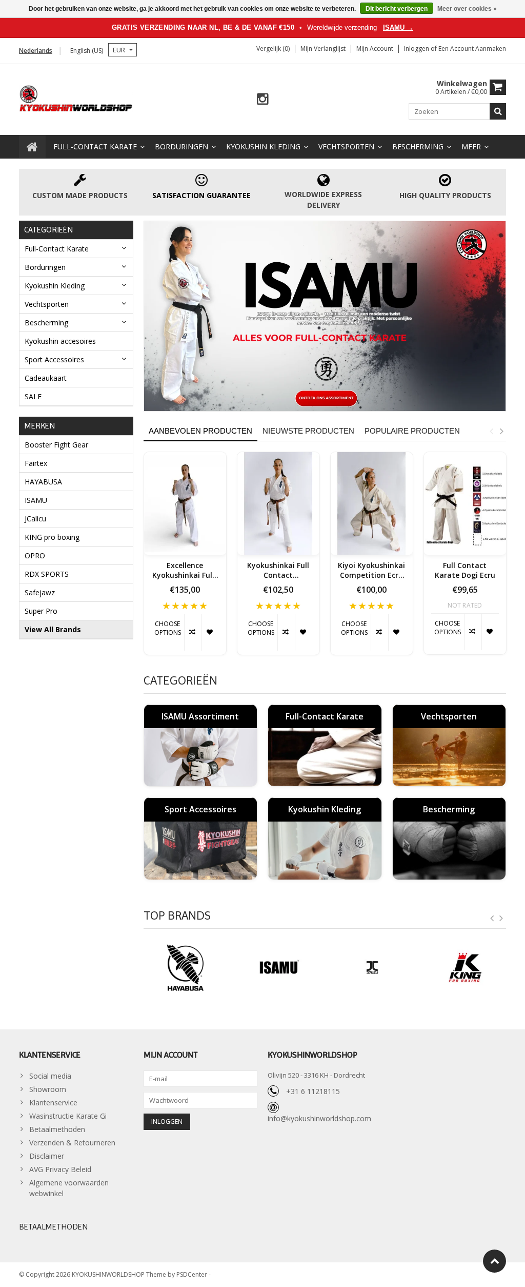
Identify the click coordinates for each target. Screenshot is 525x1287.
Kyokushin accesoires (60, 341)
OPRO (35, 555)
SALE (33, 396)
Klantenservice (53, 1102)
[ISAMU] (325, 316)
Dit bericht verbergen (397, 8)
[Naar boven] (494, 1261)
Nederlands (35, 50)
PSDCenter (192, 1274)
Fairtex (36, 463)
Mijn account (374, 48)
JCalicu (35, 518)
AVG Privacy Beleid (60, 1169)
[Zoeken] (498, 111)
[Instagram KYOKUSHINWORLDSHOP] (262, 99)
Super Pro (41, 611)
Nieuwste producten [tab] (308, 430)
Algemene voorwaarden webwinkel (69, 1188)
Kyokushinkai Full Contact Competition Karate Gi (278, 570)
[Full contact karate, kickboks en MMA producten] (76, 97)
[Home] (32, 146)
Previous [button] (491, 431)
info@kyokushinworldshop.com (319, 1118)
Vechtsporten (346, 146)
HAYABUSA (43, 481)
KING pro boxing (52, 537)
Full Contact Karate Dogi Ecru (465, 570)
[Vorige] (492, 918)
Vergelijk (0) (273, 48)
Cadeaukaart (46, 378)
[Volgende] (501, 918)
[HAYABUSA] (185, 967)
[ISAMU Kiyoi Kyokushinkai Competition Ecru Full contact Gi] (372, 503)
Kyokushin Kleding (263, 146)
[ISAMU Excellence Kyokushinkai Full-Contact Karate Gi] (185, 503)
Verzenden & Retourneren (72, 1142)
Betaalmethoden (57, 1129)
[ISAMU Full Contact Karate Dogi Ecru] (465, 503)
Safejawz (40, 592)
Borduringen (181, 146)
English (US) (86, 50)
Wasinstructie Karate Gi (68, 1116)
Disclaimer (46, 1156)
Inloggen (417, 48)
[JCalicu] (371, 967)
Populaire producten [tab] (412, 430)
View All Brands (53, 629)
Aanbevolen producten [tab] (200, 430)
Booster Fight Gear (56, 445)
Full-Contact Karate (95, 146)
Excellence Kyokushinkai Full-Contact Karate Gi (184, 570)
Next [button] (501, 431)
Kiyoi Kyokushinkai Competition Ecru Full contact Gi (371, 570)
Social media (50, 1076)
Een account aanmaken (472, 48)
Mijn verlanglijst (323, 48)
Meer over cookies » (467, 8)
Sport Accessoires (54, 359)
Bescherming (417, 146)
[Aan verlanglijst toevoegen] (210, 632)
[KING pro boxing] (465, 967)
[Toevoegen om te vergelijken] (192, 632)
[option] (185, 559)
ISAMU (36, 500)
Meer (471, 146)
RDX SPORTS (47, 574)
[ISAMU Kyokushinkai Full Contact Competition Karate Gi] (278, 503)
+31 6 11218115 (313, 1091)
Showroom (47, 1089)
